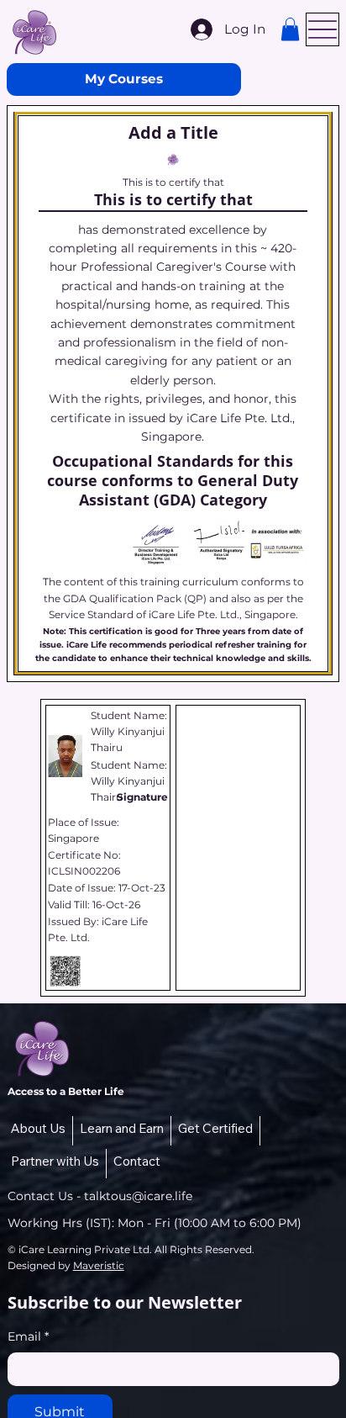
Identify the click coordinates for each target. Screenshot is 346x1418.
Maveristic (98, 1265)
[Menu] (322, 29)
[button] (290, 29)
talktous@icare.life (138, 1196)
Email (28, 1336)
